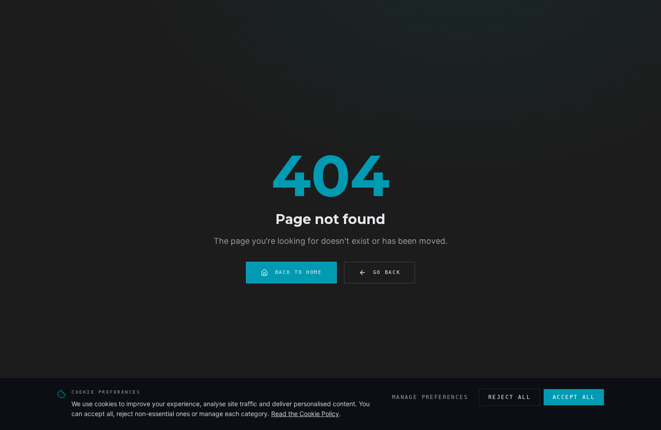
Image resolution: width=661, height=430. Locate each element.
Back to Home (298, 272)
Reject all (509, 397)
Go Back (387, 272)
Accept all (574, 397)
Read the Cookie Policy (305, 413)
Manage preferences (430, 397)
